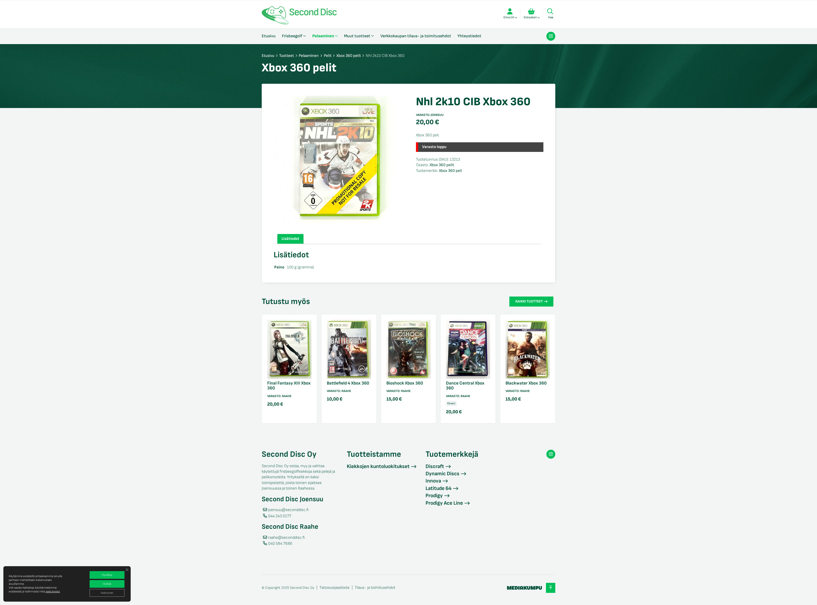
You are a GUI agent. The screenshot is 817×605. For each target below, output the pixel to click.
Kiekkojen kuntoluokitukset (378, 466)
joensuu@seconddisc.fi (288, 509)
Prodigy (434, 496)
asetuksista (53, 591)
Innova (433, 481)
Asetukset (107, 593)
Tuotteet (286, 55)
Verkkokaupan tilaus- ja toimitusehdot (415, 36)
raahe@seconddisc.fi (286, 537)
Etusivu (269, 36)
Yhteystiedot (469, 36)
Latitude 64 (438, 488)
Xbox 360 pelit (348, 55)
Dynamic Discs (442, 474)
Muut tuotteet (357, 36)
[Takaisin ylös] (550, 588)
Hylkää (107, 584)
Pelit (327, 55)
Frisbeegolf (292, 36)
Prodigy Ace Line (444, 503)
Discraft (435, 466)
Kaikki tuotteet (529, 301)
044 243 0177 (279, 516)
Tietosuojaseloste (334, 587)
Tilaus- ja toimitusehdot (375, 587)
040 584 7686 (280, 543)
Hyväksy (107, 575)
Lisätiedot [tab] (290, 238)
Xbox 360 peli (450, 170)
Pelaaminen (323, 36)
